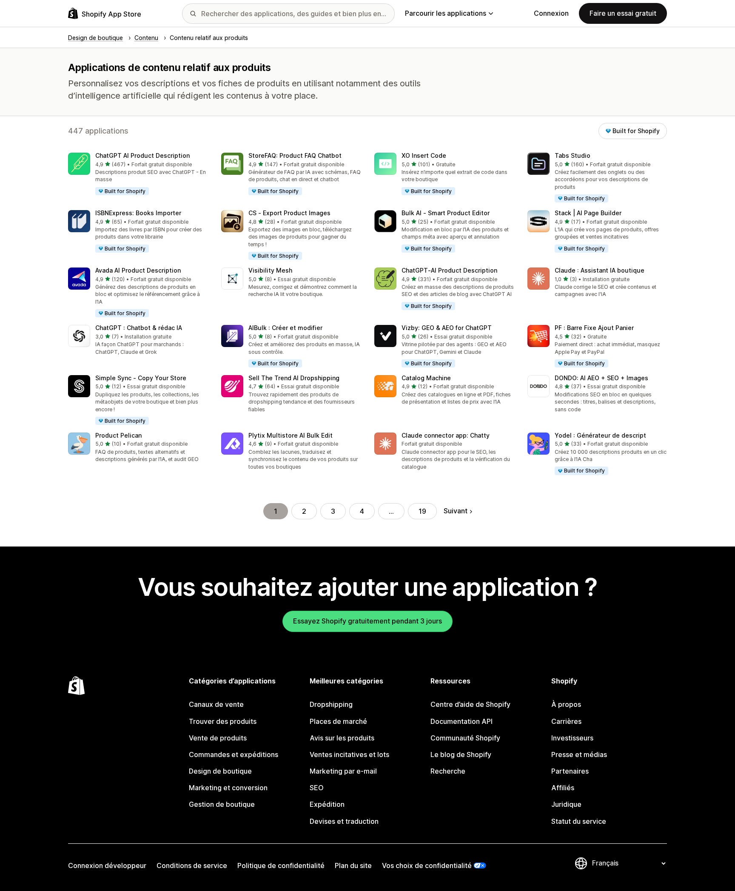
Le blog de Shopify (460, 754)
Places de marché (338, 721)
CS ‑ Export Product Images (289, 212)
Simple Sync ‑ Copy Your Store (140, 377)
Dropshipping (331, 704)
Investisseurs (572, 738)
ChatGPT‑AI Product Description (449, 270)
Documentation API (461, 721)
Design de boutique (220, 771)
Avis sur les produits (342, 738)
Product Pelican (118, 435)
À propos (566, 704)
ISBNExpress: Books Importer (138, 212)
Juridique (566, 804)
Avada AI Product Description (138, 270)
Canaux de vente (216, 704)
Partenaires (570, 771)
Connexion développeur (107, 865)
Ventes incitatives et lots (349, 754)
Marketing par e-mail (343, 771)
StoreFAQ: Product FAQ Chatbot (295, 155)
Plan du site (353, 865)
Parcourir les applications (445, 13)
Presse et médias (579, 754)
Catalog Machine (426, 377)
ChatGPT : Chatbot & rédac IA (138, 327)
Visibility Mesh (270, 270)
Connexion (551, 13)
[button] (138, 174)
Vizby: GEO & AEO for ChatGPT (447, 327)
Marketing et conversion (228, 787)
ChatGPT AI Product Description (142, 155)
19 (422, 511)
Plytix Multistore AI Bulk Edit (290, 435)
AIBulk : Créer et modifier (285, 327)
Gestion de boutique (222, 804)
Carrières (566, 721)
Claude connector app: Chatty (446, 435)
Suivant (455, 511)
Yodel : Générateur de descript (600, 435)
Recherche (447, 771)
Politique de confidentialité (281, 865)
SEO (317, 787)
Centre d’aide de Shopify (470, 704)
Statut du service (578, 821)
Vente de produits (218, 738)
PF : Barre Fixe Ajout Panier (594, 327)
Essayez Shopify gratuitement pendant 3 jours (367, 621)
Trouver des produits (222, 721)
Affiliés (562, 787)
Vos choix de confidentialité (427, 865)
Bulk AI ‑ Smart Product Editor (446, 212)
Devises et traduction (344, 821)
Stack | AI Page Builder (588, 212)
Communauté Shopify (465, 738)
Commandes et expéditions (233, 754)
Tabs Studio (572, 155)
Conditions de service (192, 865)
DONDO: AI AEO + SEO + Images (601, 377)
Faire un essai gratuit (623, 13)
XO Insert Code (424, 155)
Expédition (327, 804)
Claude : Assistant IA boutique (599, 270)
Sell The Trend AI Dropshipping (293, 377)
